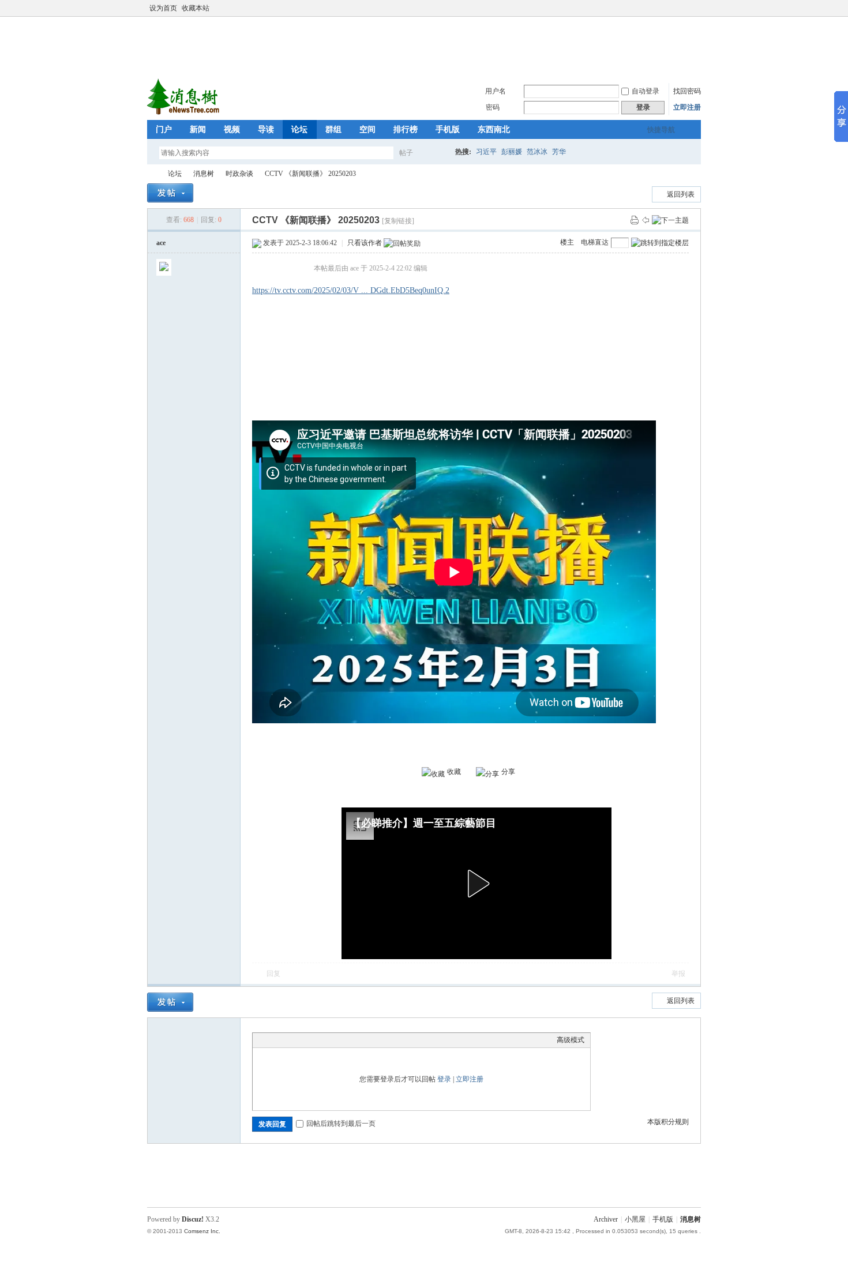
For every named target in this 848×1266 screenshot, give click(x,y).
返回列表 (681, 194)
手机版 (448, 129)
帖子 (406, 153)
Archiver (606, 1219)
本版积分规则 (668, 1122)
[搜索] (440, 152)
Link (301, 1040)
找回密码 (687, 91)
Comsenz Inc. (202, 1231)
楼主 (567, 242)
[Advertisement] (427, 46)
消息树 (203, 174)
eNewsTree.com (151, 174)
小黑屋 (635, 1219)
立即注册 (687, 107)
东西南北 (494, 129)
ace (161, 243)
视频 (232, 129)
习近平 (486, 152)
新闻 (198, 129)
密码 (493, 107)
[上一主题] (645, 220)
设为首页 (163, 8)
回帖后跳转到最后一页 (341, 1124)
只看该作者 (364, 243)
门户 (164, 129)
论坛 (299, 129)
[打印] (634, 220)
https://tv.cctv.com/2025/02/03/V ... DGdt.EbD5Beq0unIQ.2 (350, 290)
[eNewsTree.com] (184, 113)
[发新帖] (170, 192)
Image (287, 1040)
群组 (333, 129)
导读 (266, 129)
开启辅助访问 (685, 8)
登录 (444, 1079)
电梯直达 (595, 242)
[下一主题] (670, 220)
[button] (476, 883)
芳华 (559, 152)
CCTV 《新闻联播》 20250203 (310, 174)
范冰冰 (537, 152)
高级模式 (570, 1040)
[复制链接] (398, 221)
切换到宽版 (694, 8)
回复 (273, 974)
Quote (316, 1040)
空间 (367, 129)
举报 (678, 974)
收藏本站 (195, 8)
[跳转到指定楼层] (660, 243)
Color (273, 1040)
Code (330, 1040)
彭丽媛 (511, 152)
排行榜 (405, 129)
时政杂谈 (239, 174)
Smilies (345, 1040)
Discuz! (193, 1219)
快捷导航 (661, 130)
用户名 (495, 91)
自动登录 (645, 91)
